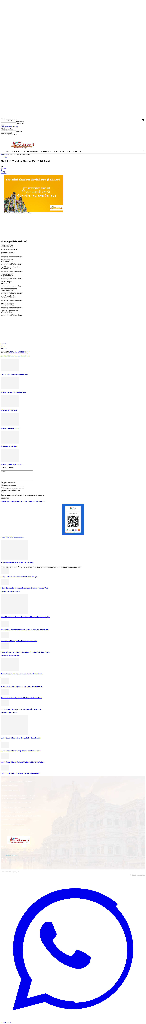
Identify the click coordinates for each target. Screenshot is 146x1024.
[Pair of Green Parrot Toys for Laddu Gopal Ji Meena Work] (5, 683)
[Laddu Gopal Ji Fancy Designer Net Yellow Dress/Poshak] (5, 770)
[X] (142, 137)
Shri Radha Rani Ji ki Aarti (10, 428)
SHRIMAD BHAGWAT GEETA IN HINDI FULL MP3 (18, 799)
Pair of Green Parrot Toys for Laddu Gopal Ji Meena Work (21, 686)
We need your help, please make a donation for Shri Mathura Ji (23, 501)
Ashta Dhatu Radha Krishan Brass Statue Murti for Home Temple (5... (25, 617)
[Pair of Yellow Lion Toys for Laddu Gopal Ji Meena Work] (5, 706)
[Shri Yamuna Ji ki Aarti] (10, 443)
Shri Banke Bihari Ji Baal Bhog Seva (11, 790)
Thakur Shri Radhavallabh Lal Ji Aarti (19, 351)
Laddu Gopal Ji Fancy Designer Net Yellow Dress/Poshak (20, 773)
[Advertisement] (94, 144)
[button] (143, 151)
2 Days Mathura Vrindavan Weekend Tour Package (19, 577)
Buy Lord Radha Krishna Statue (10, 591)
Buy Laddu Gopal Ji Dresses (9, 712)
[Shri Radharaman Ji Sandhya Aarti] (10, 389)
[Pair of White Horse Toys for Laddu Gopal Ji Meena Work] (5, 694)
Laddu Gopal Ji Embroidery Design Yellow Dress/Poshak (20, 738)
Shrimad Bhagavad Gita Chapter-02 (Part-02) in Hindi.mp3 (16, 807)
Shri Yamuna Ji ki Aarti (9, 446)
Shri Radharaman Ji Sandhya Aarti (13, 392)
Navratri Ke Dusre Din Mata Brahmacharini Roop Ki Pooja (16, 829)
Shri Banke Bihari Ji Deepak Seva (10, 785)
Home (2, 154)
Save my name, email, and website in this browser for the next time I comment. (23, 495)
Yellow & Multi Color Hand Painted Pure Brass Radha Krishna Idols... (25, 652)
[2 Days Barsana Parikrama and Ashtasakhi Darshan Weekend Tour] (5, 584)
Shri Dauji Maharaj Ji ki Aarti (11, 464)
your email (19, 131)
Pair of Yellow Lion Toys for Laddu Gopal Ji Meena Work (21, 709)
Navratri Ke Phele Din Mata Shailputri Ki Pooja (13, 824)
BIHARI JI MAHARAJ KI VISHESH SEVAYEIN (16, 782)
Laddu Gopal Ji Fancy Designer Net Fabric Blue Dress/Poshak (22, 762)
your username (20, 121)
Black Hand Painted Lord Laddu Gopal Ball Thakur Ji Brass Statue (24, 629)
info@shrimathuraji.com (12, 855)
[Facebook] (135, 137)
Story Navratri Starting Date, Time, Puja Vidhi (13, 819)
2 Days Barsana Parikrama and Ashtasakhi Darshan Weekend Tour (24, 588)
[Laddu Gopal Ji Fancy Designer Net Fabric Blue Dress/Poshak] (5, 758)
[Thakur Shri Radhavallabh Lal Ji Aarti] (10, 371)
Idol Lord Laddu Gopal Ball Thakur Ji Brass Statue (19, 641)
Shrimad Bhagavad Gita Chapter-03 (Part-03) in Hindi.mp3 (16, 812)
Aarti (5, 154)
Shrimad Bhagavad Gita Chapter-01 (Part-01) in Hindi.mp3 (16, 802)
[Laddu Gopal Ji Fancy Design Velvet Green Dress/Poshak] (5, 747)
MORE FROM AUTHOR (22, 356)
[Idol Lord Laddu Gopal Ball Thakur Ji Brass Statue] (5, 637)
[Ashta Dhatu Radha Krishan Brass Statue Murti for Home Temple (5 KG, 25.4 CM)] (14, 613)
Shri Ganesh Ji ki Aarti (9, 410)
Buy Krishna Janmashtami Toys (10, 655)
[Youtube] (144, 137)
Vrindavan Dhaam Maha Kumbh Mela (17, 352)
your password (20, 123)
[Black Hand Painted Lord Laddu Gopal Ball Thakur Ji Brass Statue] (5, 626)
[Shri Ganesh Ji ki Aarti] (10, 407)
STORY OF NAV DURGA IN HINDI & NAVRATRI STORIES (20, 816)
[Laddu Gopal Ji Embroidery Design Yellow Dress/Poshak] (14, 734)
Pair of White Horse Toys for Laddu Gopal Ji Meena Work (21, 698)
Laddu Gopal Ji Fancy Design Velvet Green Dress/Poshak (21, 751)
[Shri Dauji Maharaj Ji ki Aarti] (10, 461)
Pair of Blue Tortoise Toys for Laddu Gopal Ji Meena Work (21, 674)
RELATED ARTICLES (8, 356)
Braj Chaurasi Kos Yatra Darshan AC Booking (17, 562)
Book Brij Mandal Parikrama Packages (12, 537)
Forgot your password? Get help (9, 126)
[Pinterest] (140, 137)
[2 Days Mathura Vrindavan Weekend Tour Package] (5, 573)
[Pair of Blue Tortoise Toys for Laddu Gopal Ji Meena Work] (10, 670)
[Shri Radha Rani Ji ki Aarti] (10, 425)
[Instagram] (137, 137)
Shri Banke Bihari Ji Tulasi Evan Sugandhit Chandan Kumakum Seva (18, 795)
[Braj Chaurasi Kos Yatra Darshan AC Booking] (14, 559)
